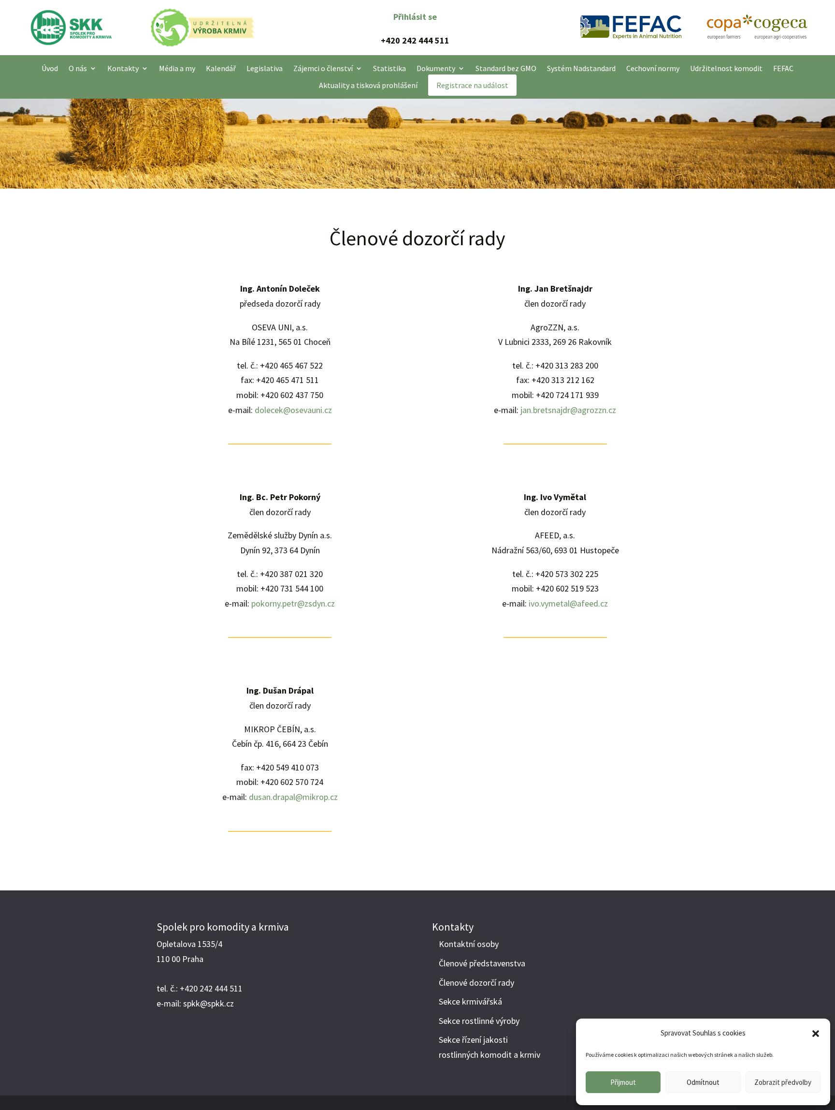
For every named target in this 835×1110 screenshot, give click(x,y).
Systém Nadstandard (581, 68)
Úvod (50, 68)
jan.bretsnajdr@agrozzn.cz (568, 409)
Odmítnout (703, 1082)
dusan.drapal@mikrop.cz (293, 796)
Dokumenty (436, 68)
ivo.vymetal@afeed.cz (568, 603)
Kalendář (221, 68)
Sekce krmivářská (470, 1001)
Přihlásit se (415, 16)
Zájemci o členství (323, 68)
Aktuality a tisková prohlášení (368, 85)
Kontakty (123, 68)
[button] (816, 1033)
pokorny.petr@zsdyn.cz (293, 603)
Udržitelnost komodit (726, 68)
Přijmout (623, 1082)
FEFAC (783, 68)
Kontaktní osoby (469, 943)
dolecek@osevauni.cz (293, 409)
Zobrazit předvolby (782, 1082)
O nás (78, 68)
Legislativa (264, 68)
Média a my (177, 68)
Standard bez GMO (505, 68)
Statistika (389, 68)
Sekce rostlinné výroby (479, 1020)
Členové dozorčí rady (476, 982)
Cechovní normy (652, 68)
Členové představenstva (482, 963)
